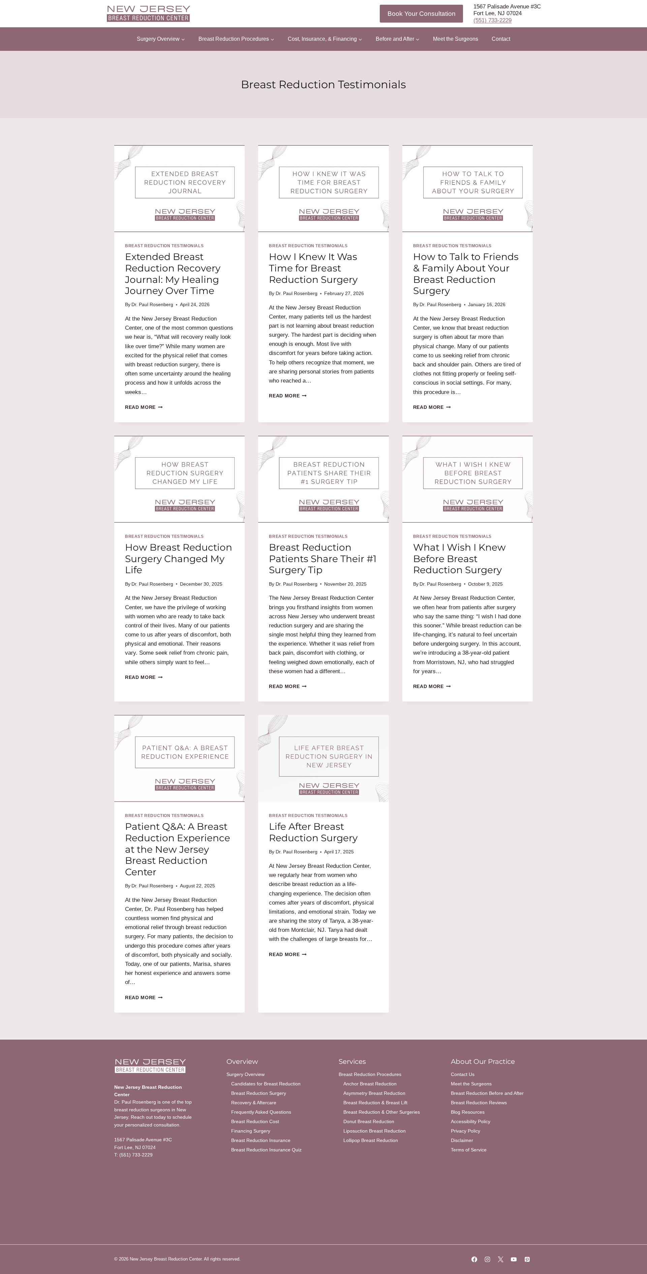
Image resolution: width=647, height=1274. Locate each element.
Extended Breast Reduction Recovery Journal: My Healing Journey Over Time (172, 273)
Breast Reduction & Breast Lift (375, 1102)
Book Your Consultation (422, 13)
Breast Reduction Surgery (258, 1093)
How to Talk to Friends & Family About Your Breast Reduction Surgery (466, 273)
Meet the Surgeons (455, 39)
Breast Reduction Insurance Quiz (266, 1149)
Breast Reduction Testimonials (164, 245)
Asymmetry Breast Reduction (374, 1093)
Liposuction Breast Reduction (374, 1131)
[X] (500, 1259)
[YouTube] (514, 1259)
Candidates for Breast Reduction (266, 1083)
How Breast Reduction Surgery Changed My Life (178, 559)
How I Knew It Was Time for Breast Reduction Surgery (313, 268)
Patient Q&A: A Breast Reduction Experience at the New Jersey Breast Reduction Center (177, 849)
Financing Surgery (250, 1131)
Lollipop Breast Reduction (370, 1140)
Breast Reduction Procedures (370, 1074)
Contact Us (462, 1074)
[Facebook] (474, 1259)
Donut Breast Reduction (368, 1121)
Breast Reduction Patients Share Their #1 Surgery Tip (322, 559)
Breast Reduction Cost (255, 1121)
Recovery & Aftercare (253, 1102)
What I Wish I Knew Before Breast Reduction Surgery (459, 559)
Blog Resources (468, 1112)
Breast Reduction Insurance (260, 1140)
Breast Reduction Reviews (479, 1102)
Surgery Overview (245, 1074)
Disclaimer (462, 1140)
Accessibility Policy (470, 1121)
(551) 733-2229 (492, 20)
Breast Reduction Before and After (487, 1093)
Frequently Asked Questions (261, 1112)
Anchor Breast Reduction (370, 1083)
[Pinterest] (527, 1259)
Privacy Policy (465, 1131)
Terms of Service (469, 1149)
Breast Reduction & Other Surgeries (381, 1112)
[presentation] (179, 188)
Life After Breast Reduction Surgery (313, 832)
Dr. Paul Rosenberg (152, 304)
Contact (501, 39)
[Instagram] (487, 1259)
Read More (144, 407)
